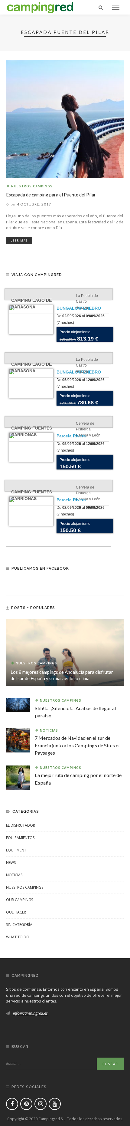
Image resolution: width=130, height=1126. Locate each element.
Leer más (19, 240)
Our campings (19, 899)
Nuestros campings (32, 186)
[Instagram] (40, 1104)
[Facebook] (12, 1104)
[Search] (100, 7)
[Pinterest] (26, 1104)
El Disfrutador (20, 825)
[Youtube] (55, 1104)
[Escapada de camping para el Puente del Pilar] (65, 118)
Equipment (16, 850)
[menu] (115, 7)
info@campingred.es (30, 1013)
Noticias (49, 730)
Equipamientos (20, 837)
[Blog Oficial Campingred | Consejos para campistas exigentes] (40, 7)
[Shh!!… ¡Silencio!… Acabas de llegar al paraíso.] (18, 705)
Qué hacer (16, 912)
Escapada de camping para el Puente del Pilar (51, 194)
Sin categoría (19, 924)
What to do (17, 937)
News (11, 862)
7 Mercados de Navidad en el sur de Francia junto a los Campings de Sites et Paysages (77, 745)
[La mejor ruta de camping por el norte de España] (18, 777)
